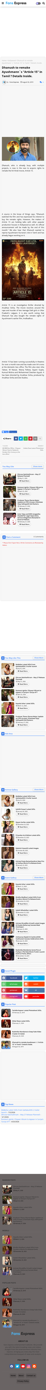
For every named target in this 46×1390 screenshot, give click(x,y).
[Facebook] (16, 439)
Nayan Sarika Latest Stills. (25, 822)
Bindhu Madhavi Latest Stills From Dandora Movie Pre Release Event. (28, 898)
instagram (14, 996)
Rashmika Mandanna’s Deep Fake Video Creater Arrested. (26, 1033)
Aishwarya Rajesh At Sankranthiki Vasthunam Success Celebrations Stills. (30, 938)
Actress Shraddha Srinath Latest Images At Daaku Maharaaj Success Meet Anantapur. (30, 925)
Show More (38, 658)
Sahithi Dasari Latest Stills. (25, 809)
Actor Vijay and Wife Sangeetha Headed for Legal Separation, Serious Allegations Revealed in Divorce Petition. (28, 516)
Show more (37, 466)
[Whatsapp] (25, 439)
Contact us (31, 1375)
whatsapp (13, 984)
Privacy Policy (23, 1381)
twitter (35, 978)
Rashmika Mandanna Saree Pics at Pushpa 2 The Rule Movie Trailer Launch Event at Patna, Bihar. (30, 952)
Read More (25, 481)
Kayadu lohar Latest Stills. (25, 704)
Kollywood (12, 60)
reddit (35, 984)
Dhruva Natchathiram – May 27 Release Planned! (28, 475)
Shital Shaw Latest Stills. (21, 1021)
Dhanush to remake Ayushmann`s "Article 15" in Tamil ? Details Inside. (27, 1043)
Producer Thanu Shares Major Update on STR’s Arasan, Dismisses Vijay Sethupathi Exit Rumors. (30, 502)
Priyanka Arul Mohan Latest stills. (28, 835)
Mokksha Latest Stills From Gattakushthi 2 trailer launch (26, 665)
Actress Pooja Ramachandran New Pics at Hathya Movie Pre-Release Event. (30, 862)
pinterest (13, 990)
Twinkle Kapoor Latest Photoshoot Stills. (27, 1010)
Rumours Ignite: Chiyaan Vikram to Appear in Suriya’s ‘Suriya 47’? (30, 488)
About (21, 1375)
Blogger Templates (21, 1385)
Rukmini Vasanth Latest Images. (27, 848)
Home (4, 60)
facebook (13, 978)
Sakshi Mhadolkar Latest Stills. (27, 910)
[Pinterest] (30, 439)
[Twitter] (21, 439)
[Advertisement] (23, 32)
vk (36, 990)
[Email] (35, 439)
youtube (36, 996)
